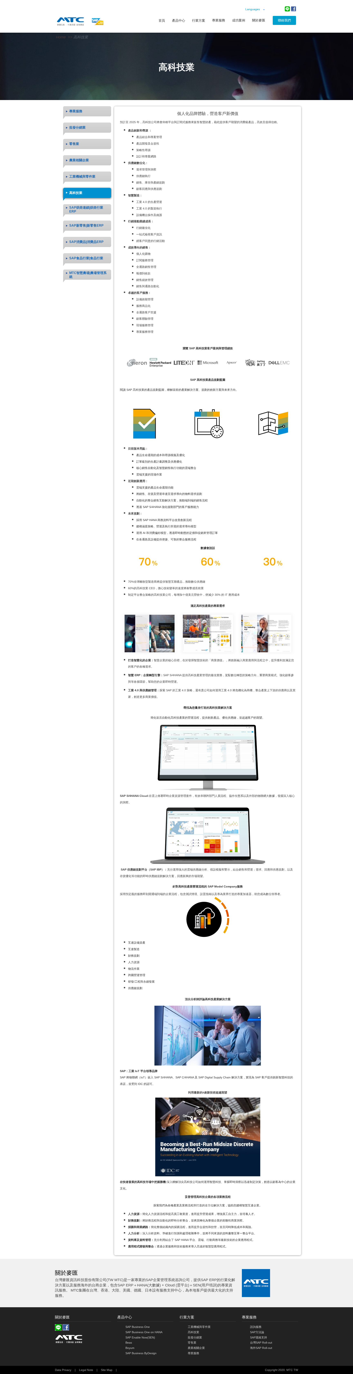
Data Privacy (63, 1370)
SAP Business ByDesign (140, 1353)
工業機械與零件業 (199, 1326)
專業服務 (193, 1353)
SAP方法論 (257, 1332)
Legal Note (86, 1370)
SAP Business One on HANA (143, 1332)
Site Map (106, 1370)
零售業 (192, 1342)
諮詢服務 (255, 1326)
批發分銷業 (195, 1337)
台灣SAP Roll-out (261, 1342)
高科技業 (80, 37)
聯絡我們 (284, 20)
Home (61, 37)
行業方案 (198, 20)
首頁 (162, 20)
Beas (128, 1342)
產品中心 (178, 20)
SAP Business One (137, 1326)
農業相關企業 (196, 1348)
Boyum (129, 1348)
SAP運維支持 (258, 1337)
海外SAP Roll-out (261, 1348)
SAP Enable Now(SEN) (140, 1337)
